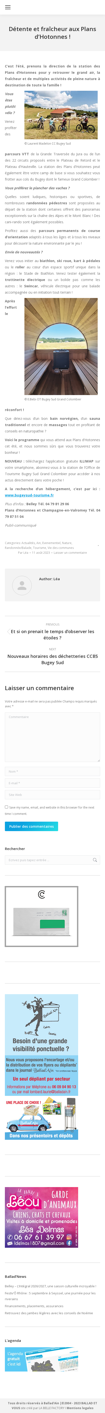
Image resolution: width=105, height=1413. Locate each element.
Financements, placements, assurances (34, 1306)
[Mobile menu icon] (8, 7)
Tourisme (39, 548)
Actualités (28, 543)
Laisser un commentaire (70, 553)
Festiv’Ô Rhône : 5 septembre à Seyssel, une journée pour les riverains (50, 1296)
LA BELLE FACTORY (51, 1408)
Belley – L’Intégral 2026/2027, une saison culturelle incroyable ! (50, 1286)
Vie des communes (61, 548)
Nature (67, 543)
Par (23, 553)
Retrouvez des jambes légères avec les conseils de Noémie (49, 1313)
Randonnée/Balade (18, 548)
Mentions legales (80, 1408)
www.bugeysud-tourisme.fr (29, 495)
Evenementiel (51, 543)
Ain (38, 543)
